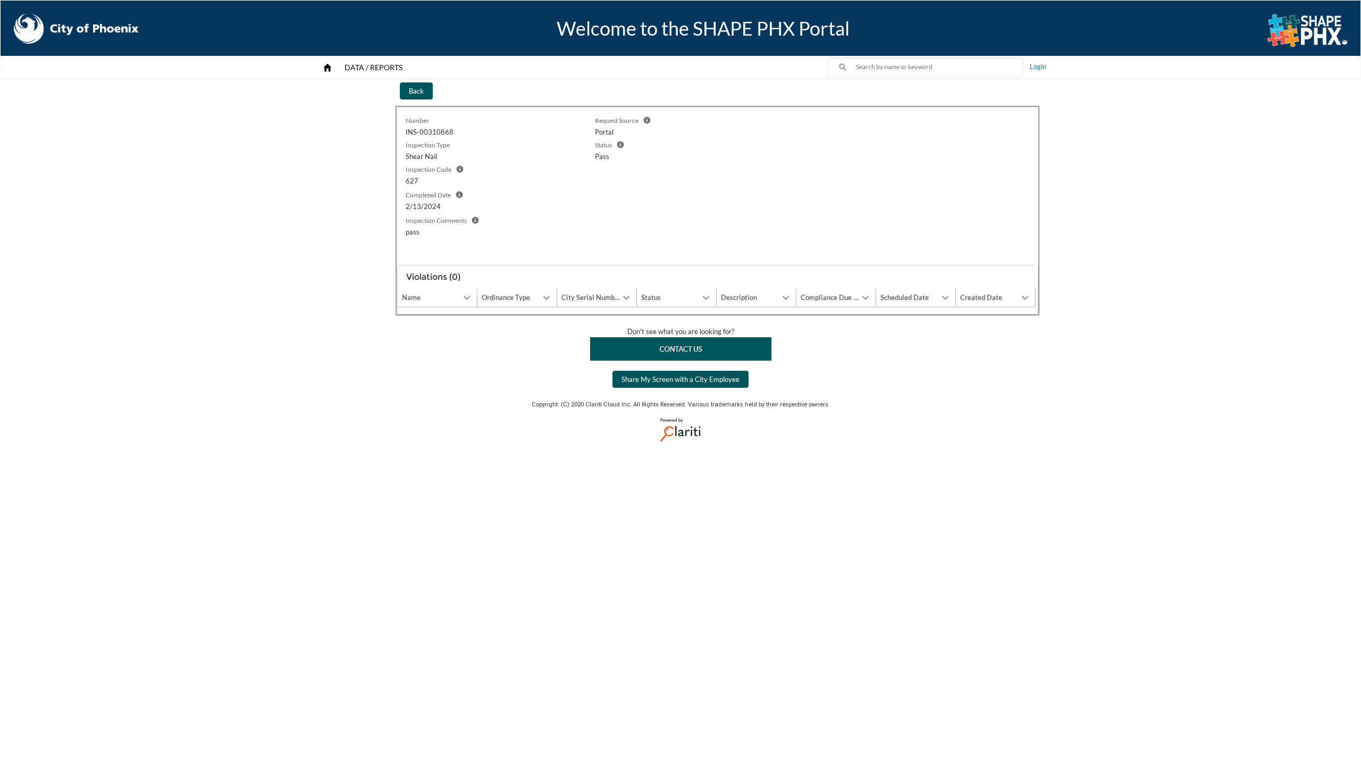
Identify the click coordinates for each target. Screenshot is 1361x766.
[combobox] (939, 67)
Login (1038, 66)
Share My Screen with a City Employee (680, 379)
